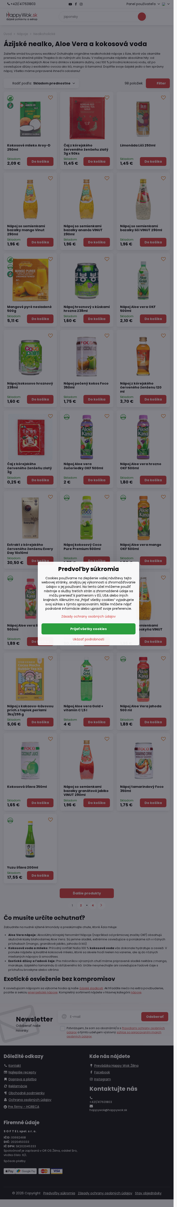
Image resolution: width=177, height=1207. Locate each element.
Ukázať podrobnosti (88, 639)
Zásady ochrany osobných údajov (88, 616)
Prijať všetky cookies (88, 629)
